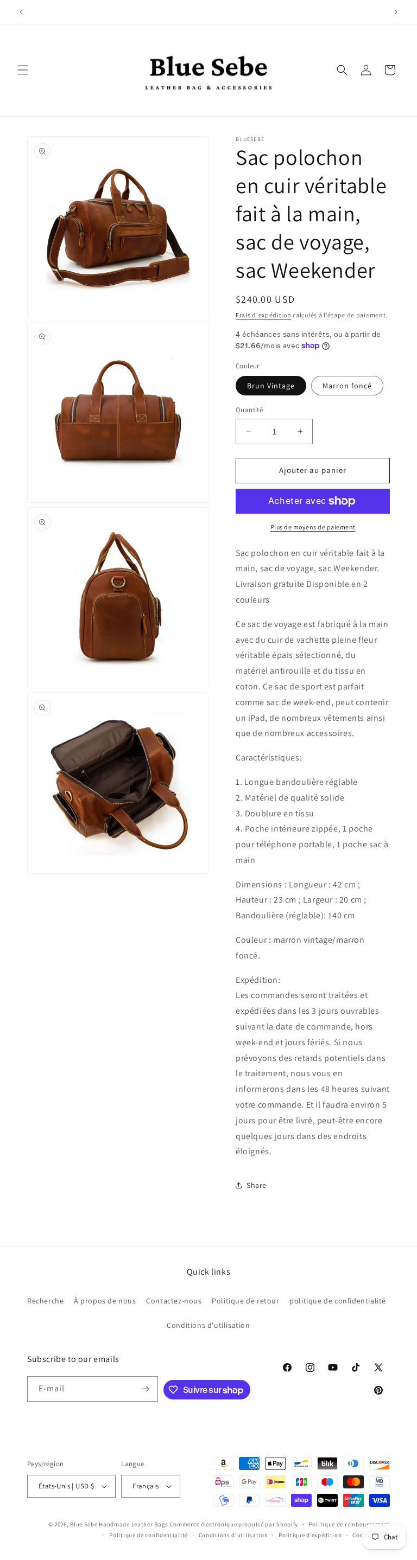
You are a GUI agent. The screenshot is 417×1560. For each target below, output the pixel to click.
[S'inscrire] (145, 1389)
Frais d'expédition (264, 315)
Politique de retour (245, 1301)
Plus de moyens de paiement (313, 527)
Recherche (45, 1301)
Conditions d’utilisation (233, 1535)
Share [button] (257, 1185)
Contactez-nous (173, 1301)
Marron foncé (347, 386)
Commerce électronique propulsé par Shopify (234, 1524)
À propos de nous (105, 1301)
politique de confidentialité (337, 1301)
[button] (23, 70)
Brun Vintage (271, 386)
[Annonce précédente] (21, 12)
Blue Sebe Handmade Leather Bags (119, 1524)
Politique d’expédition (310, 1535)
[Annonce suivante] (396, 12)
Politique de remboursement (349, 1524)
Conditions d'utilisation (208, 1325)
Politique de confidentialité (148, 1535)
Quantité (249, 409)
